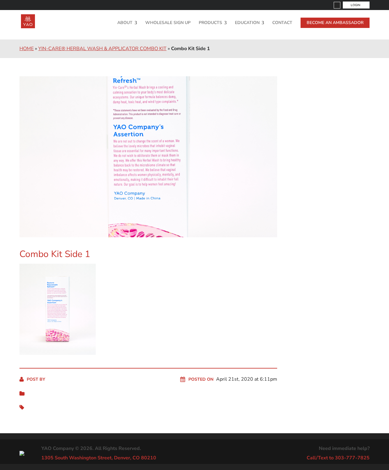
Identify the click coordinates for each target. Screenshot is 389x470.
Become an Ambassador (335, 23)
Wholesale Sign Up (168, 23)
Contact (282, 23)
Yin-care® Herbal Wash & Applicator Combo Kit (102, 48)
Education (247, 23)
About (125, 23)
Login (355, 5)
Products (210, 23)
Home (26, 48)
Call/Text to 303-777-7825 (338, 458)
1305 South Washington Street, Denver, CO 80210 (98, 458)
